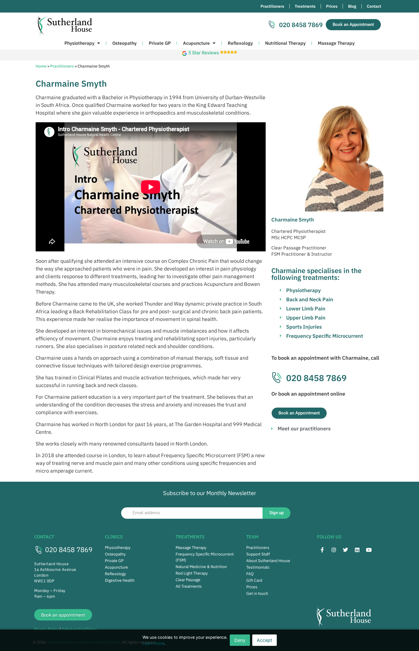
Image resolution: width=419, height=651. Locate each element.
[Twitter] (345, 550)
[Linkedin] (357, 550)
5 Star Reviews (203, 53)
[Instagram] (334, 550)
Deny (239, 640)
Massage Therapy (336, 43)
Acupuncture (196, 43)
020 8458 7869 (68, 549)
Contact (374, 6)
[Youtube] (369, 550)
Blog (352, 6)
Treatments (305, 6)
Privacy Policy (46, 629)
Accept (264, 640)
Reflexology (240, 43)
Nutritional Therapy (285, 43)
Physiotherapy (79, 43)
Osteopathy (124, 43)
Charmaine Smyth (292, 219)
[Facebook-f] (322, 550)
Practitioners (272, 6)
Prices (331, 6)
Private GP (160, 43)
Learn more (153, 643)
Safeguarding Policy (79, 629)
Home (41, 66)
